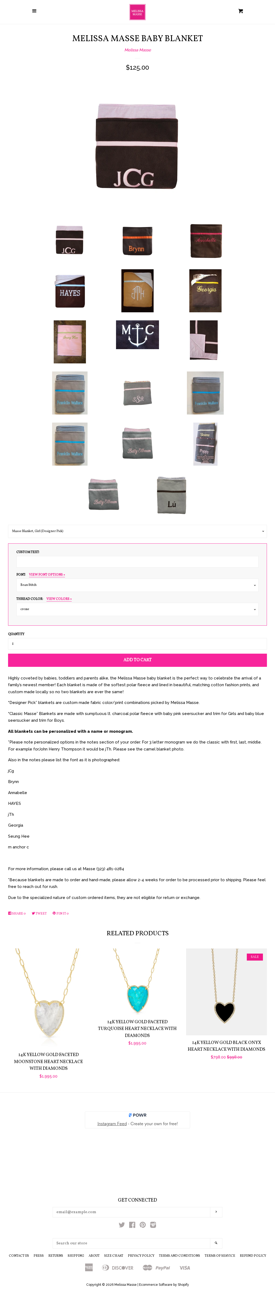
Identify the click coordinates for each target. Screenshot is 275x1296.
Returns (55, 1256)
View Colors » (59, 599)
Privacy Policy (141, 1256)
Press (39, 1256)
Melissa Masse (137, 50)
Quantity (16, 634)
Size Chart (113, 1256)
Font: (40, 575)
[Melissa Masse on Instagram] (153, 1226)
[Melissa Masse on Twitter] (122, 1226)
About (94, 1256)
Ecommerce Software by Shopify (164, 1285)
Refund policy (253, 1256)
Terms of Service (220, 1256)
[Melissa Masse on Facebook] (132, 1226)
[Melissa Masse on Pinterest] (142, 1226)
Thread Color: (44, 599)
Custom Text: (27, 552)
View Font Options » (47, 575)
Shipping (76, 1256)
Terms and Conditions (179, 1256)
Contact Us (19, 1256)
